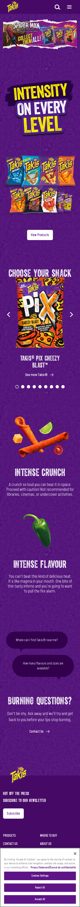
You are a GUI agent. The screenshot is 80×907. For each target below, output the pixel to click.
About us (45, 843)
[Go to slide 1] (17, 386)
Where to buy (48, 835)
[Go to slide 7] (51, 386)
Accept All (40, 899)
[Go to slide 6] (45, 386)
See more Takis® (36, 375)
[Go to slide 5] (40, 386)
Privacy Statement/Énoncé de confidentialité (53, 867)
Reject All (40, 887)
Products (9, 835)
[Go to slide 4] (34, 386)
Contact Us (36, 731)
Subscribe (13, 813)
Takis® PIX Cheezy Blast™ (40, 361)
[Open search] (57, 7)
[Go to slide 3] (28, 386)
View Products (40, 235)
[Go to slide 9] (63, 386)
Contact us (10, 843)
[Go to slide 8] (57, 386)
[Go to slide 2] (22, 386)
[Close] (75, 853)
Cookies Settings (40, 875)
